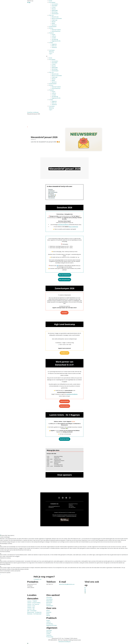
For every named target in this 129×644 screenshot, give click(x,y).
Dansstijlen (54, 5)
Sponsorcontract (64, 406)
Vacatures (54, 47)
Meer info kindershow (64, 274)
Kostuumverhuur (56, 31)
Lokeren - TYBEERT (32, 601)
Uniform (54, 36)
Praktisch (51, 33)
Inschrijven (64, 312)
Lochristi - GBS (31, 609)
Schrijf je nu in (64, 352)
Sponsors (54, 25)
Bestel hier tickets (64, 439)
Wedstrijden (55, 10)
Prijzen (53, 34)
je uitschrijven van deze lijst (71, 516)
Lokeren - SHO (31, 607)
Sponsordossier (64, 401)
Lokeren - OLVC (31, 606)
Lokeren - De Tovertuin (33, 604)
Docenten (48, 612)
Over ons (51, 15)
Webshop (48, 632)
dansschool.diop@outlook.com (66, 584)
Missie (48, 610)
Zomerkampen (53, 26)
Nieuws (53, 21)
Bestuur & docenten (57, 18)
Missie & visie (55, 17)
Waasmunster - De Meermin (34, 612)
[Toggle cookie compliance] (0, 545)
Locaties (54, 37)
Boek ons (54, 46)
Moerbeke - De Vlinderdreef (34, 614)
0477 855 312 (49, 584)
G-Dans (53, 7)
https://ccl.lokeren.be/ (73, 226)
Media (53, 23)
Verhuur (51, 28)
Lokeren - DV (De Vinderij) (33, 602)
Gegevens (54, 44)
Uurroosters (55, 4)
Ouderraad (54, 20)
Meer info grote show (64, 279)
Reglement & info (56, 41)
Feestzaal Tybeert (56, 29)
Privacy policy (49, 637)
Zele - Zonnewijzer (32, 610)
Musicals (48, 604)
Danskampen (55, 13)
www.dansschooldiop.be (63, 224)
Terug (29, 126)
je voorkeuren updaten (61, 516)
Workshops (55, 12)
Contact (51, 42)
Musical (54, 9)
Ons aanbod (52, 2)
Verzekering (55, 39)
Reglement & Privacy (51, 625)
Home (50, 1)
